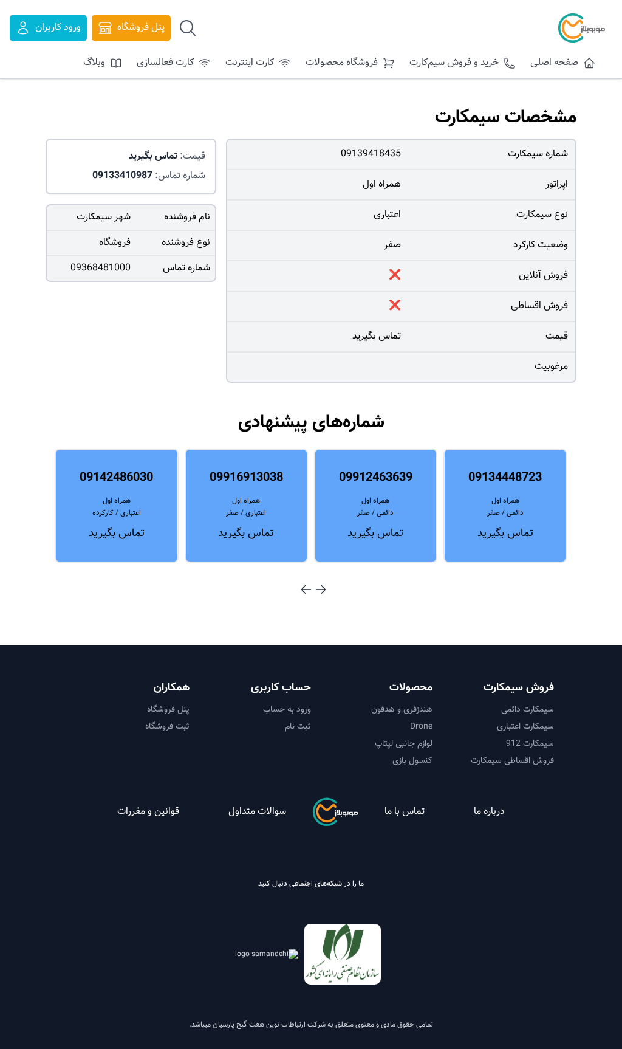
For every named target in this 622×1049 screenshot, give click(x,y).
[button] (320, 589)
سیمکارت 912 (530, 744)
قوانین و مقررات (148, 812)
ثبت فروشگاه (167, 727)
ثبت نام (298, 727)
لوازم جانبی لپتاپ (403, 744)
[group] (505, 506)
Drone (421, 727)
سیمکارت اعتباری (525, 727)
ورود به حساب (287, 710)
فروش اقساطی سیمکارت (512, 761)
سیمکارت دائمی (527, 710)
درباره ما (489, 812)
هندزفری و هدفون (401, 710)
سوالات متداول (257, 812)
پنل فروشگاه (168, 710)
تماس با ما (404, 812)
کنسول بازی (412, 761)
